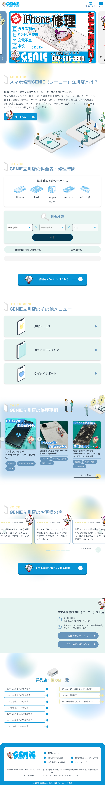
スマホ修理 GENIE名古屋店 (18, 689)
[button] (2, 439)
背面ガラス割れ (47, 463)
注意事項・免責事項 (56, 762)
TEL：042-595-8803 (78, 644)
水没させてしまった (26, 464)
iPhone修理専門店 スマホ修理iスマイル (79, 701)
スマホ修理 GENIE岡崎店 (17, 726)
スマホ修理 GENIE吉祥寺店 (18, 695)
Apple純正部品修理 (59, 459)
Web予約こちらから (78, 635)
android (10, 468)
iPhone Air (45, 459)
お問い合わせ (53, 753)
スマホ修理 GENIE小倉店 (17, 701)
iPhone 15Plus (79, 466)
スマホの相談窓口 (70, 695)
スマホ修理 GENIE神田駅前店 (19, 714)
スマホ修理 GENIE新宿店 (17, 707)
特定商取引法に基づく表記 (86, 757)
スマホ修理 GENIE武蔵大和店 (19, 720)
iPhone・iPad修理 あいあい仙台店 (77, 689)
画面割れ (11, 464)
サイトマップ (81, 762)
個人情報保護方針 (55, 757)
